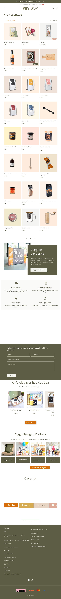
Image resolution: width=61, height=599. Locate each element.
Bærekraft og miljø (9, 560)
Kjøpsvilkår (7, 564)
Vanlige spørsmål (8, 554)
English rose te (25, 42)
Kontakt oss (7, 550)
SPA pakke (53, 460)
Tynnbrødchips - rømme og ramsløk (28, 201)
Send (11, 375)
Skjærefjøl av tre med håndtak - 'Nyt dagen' (48, 68)
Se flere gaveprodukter (30, 521)
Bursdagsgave (23, 459)
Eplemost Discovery (9, 68)
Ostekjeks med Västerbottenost (48, 201)
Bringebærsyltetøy (26, 146)
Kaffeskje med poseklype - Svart (48, 121)
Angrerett (6, 567)
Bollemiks (42, 42)
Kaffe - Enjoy (7, 95)
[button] (4, 8)
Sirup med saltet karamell (10, 173)
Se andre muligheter (40, 468)
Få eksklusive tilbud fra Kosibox (12, 574)
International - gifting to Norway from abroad (14, 536)
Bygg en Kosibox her (39, 270)
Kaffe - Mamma (44, 95)
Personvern (7, 570)
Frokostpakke (38, 460)
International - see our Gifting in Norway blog (16, 540)
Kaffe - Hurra (25, 95)
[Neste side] (34, 238)
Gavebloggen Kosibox (10, 557)
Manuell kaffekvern (44, 228)
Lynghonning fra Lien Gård (10, 146)
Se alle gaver (30, 422)
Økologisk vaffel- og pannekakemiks (45, 147)
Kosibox (32, 595)
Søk (5, 531)
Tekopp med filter (26, 228)
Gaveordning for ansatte (11, 547)
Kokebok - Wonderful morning (29, 68)
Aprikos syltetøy (8, 201)
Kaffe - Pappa (25, 121)
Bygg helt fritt (8, 460)
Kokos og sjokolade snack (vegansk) (46, 174)
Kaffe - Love (7, 121)
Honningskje (25, 173)
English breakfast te (9, 42)
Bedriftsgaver (7, 543)
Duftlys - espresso (8, 228)
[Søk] (53, 8)
